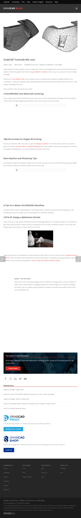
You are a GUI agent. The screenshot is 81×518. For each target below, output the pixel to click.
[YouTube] (25, 379)
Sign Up (9, 450)
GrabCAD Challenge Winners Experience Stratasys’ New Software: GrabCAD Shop (29, 404)
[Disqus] (40, 322)
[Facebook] (6, 379)
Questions (6, 481)
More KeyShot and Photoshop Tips (20, 158)
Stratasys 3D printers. (42, 144)
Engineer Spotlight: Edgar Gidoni (14, 390)
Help (42, 477)
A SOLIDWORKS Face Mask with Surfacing (24, 93)
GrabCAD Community (46, 65)
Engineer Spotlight (32, 65)
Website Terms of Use (11, 500)
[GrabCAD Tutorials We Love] (40, 35)
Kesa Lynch (18, 65)
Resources (49, 2)
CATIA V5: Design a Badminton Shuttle (22, 217)
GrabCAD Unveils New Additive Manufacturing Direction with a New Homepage (29, 394)
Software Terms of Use (26, 500)
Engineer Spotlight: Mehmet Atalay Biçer (16, 399)
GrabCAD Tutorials (41, 72)
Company (63, 468)
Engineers (6, 489)
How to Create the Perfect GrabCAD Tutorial (45, 260)
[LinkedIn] (15, 379)
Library (6, 468)
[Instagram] (10, 379)
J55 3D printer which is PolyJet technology (26, 146)
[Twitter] (20, 379)
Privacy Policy (40, 500)
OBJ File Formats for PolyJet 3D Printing (22, 139)
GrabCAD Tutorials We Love (19, 59)
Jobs (61, 472)
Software (58, 65)
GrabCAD (6, 2)
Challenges (7, 472)
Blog (56, 2)
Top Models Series (18, 79)
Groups (6, 477)
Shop (28, 2)
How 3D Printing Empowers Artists (15, 408)
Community (15, 2)
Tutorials (6, 485)
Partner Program (38, 2)
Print (23, 2)
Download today (13, 429)
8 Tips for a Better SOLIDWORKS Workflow (24, 205)
